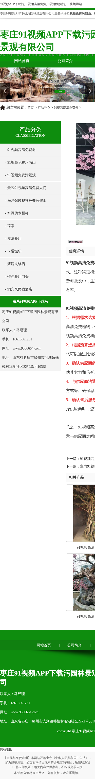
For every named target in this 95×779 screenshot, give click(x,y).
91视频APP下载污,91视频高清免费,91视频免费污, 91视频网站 (41, 4)
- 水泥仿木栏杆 (17, 213)
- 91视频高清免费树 (20, 150)
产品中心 (44, 107)
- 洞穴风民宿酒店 (18, 289)
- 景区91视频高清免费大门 (25, 188)
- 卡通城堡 (13, 251)
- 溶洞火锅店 (15, 264)
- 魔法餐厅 (13, 238)
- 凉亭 (9, 226)
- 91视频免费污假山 (20, 162)
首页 (31, 107)
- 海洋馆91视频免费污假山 (25, 200)
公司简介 (65, 61)
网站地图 (6, 749)
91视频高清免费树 (66, 107)
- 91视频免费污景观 (20, 175)
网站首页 (21, 61)
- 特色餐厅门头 (17, 277)
